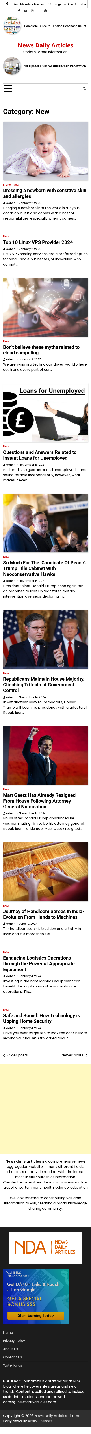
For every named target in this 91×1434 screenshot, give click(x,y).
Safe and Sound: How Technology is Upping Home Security (41, 1018)
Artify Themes (40, 1421)
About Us (10, 1349)
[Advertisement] (45, 1109)
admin (10, 203)
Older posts (17, 1055)
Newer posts (72, 1055)
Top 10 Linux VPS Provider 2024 (38, 242)
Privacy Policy (14, 1340)
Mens (7, 185)
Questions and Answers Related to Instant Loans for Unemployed (39, 455)
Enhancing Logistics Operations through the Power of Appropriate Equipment (39, 963)
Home (8, 1332)
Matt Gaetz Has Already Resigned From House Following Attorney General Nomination (39, 800)
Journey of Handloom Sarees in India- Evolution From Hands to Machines (44, 914)
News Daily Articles (45, 45)
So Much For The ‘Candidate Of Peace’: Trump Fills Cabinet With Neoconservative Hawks (44, 568)
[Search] (84, 88)
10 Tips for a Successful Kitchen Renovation (55, 66)
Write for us (12, 1365)
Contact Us (12, 1357)
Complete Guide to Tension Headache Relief (55, 26)
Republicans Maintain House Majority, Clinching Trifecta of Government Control (43, 684)
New (16, 185)
